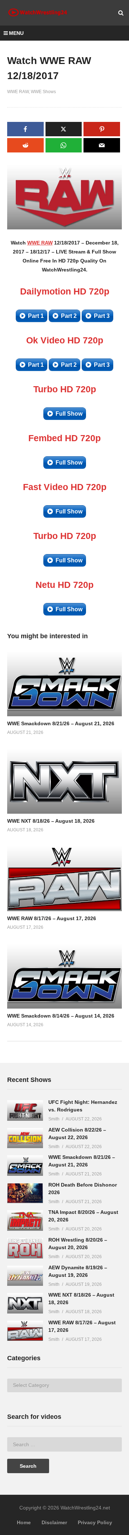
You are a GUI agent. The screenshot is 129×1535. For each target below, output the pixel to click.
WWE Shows (43, 91)
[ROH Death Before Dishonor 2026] (25, 1193)
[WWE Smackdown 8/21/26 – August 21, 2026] (25, 1165)
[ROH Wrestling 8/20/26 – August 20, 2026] (25, 1248)
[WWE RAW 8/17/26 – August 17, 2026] (25, 1331)
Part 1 (36, 316)
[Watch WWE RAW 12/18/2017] (64, 683)
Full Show (69, 414)
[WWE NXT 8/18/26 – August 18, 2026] (25, 1303)
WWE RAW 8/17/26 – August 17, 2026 (51, 918)
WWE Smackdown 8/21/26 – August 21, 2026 (60, 723)
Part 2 (69, 316)
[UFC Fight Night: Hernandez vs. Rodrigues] (25, 1110)
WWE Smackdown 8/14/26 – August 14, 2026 (60, 1016)
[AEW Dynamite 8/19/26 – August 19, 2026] (25, 1276)
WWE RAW (18, 91)
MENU (16, 33)
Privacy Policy (95, 1522)
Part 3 (102, 316)
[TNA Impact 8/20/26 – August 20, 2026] (25, 1220)
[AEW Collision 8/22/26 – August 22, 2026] (25, 1138)
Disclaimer (54, 1522)
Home (24, 1522)
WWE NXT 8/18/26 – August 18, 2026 (51, 821)
